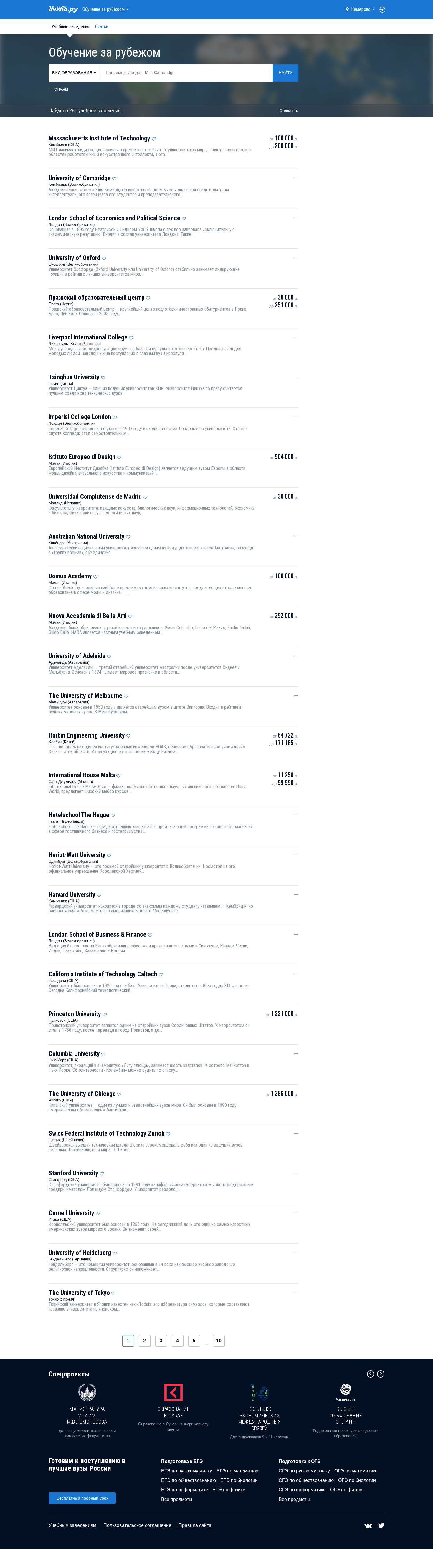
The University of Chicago (82, 1093)
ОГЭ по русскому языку (304, 1470)
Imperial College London (80, 416)
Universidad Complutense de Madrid (95, 496)
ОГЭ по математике (356, 1470)
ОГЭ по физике (346, 1489)
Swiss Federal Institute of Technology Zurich (107, 1133)
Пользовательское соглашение (137, 1525)
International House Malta (82, 775)
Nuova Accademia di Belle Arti (88, 615)
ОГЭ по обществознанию (306, 1480)
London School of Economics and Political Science (114, 218)
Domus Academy (70, 576)
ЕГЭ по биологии (239, 1480)
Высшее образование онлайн (346, 1415)
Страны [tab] (61, 89)
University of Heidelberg (80, 1252)
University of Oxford (74, 257)
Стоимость (289, 111)
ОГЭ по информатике (302, 1489)
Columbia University (74, 1053)
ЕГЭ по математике (238, 1470)
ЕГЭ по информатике (184, 1489)
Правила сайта (195, 1525)
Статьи (101, 26)
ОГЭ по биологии (357, 1480)
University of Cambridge (80, 178)
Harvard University (72, 894)
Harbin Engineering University (87, 735)
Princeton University (75, 1014)
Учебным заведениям (72, 1525)
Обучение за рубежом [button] (104, 9)
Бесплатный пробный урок (82, 1498)
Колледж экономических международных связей (259, 1418)
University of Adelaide (77, 656)
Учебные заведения (70, 26)
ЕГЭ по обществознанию (188, 1480)
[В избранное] (154, 137)
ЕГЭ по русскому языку (186, 1470)
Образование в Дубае (173, 1412)
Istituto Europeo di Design (82, 456)
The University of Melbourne (85, 695)
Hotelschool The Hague (79, 815)
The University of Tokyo (79, 1292)
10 (219, 1340)
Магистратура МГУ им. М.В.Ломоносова (87, 1415)
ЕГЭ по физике (228, 1489)
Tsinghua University (74, 377)
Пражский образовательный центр (97, 297)
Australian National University (87, 536)
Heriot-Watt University (77, 855)
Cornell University (71, 1213)
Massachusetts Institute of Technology (99, 138)
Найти (286, 72)
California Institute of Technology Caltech (103, 974)
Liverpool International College (88, 337)
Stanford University (73, 1173)
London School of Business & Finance (97, 934)
